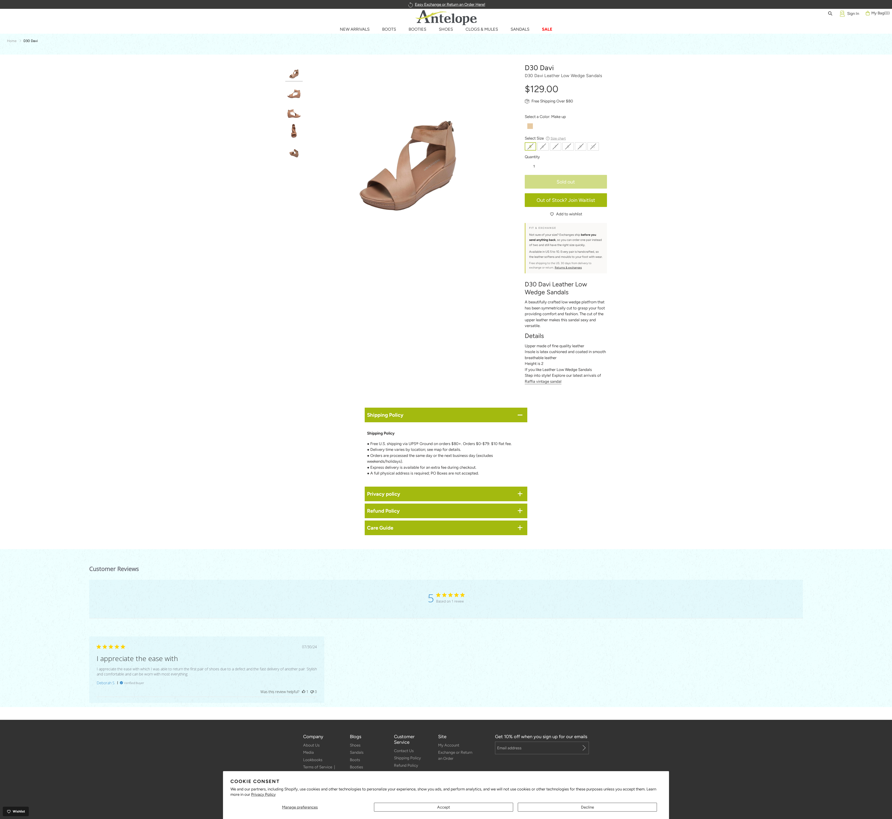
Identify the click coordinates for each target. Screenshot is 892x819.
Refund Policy (406, 765)
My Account (448, 745)
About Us (311, 745)
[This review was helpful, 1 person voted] (303, 691)
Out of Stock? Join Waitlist (566, 200)
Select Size (545, 138)
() (880, 13)
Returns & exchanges (568, 267)
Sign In (853, 13)
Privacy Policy (263, 794)
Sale (547, 29)
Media (308, 752)
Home (11, 41)
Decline (587, 807)
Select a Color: (545, 116)
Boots (355, 759)
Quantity (532, 156)
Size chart (558, 138)
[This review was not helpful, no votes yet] (312, 691)
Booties (356, 767)
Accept (443, 807)
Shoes (355, 745)
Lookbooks (312, 759)
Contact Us (404, 750)
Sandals (357, 752)
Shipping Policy (407, 758)
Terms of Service (318, 767)
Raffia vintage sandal (543, 381)
